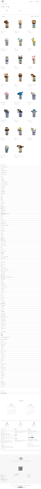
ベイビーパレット (3, 328)
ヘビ (1, 329)
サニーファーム (3, 243)
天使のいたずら (3, 275)
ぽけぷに (2, 333)
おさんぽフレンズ (3, 210)
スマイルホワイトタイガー (4, 256)
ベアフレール (3, 326)
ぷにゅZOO (2, 311)
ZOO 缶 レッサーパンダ (4, 84)
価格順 (35, 16)
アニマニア (2, 168)
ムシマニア (2, 358)
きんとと (2, 219)
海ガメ (2, 197)
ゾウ (1, 260)
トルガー (2, 280)
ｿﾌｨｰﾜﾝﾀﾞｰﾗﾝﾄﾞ (3, 262)
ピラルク (2, 295)
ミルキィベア (3, 354)
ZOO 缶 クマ (16, 84)
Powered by (16, 487)
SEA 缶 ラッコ (3, 138)
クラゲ (2, 227)
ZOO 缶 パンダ (16, 66)
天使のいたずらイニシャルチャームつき (6, 277)
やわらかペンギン (3, 367)
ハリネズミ (2, 290)
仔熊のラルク (3, 238)
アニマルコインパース (4, 172)
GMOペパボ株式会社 (23, 485)
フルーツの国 (3, 315)
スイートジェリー (3, 251)
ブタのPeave (3, 305)
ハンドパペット (3, 292)
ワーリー (2, 386)
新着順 (38, 16)
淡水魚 (2, 266)
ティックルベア (3, 271)
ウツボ (2, 195)
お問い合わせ (28, 476)
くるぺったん (3, 230)
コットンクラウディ (4, 241)
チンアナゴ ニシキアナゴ (4, 270)
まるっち (2, 348)
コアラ (2, 232)
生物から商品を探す (4, 393)
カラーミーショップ (13, 485)
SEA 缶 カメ (16, 138)
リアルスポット (3, 373)
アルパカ (2, 178)
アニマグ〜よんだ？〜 (4, 166)
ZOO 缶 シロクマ (3, 66)
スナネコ (2, 254)
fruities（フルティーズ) (4, 316)
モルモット (2, 365)
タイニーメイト (3, 264)
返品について (2, 476)
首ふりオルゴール (3, 223)
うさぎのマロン (3, 191)
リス (1, 379)
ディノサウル (3, 273)
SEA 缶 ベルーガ (30, 138)
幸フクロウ (2, 234)
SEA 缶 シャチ (16, 120)
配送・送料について (3, 475)
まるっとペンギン (3, 350)
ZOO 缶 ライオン (16, 31)
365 (1, 247)
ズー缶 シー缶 (3, 258)
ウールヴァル (3, 202)
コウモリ (2, 236)
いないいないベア (3, 185)
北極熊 (2, 335)
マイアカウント (31, 1)
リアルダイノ (3, 375)
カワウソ (2, 215)
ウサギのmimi (3, 193)
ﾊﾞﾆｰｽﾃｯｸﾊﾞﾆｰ (3, 288)
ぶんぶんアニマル (3, 324)
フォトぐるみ (3, 301)
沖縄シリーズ (3, 208)
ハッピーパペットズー (4, 286)
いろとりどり (3, 187)
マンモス (2, 352)
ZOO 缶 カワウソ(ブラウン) (31, 84)
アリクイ (2, 176)
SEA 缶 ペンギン (30, 120)
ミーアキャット (3, 356)
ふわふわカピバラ (3, 318)
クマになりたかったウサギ (4, 225)
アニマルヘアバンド (4, 174)
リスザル (2, 381)
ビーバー (2, 299)
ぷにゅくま (2, 309)
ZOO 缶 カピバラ (3, 31)
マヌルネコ (2, 346)
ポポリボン (2, 341)
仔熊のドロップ (3, 239)
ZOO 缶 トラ (30, 31)
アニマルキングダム (4, 170)
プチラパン (2, 307)
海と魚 (2, 199)
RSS (14, 475)
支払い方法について (3, 478)
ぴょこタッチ (3, 297)
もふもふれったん (3, 363)
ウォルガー (2, 189)
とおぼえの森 (3, 278)
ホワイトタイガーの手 (4, 339)
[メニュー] (40, 1)
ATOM (16, 475)
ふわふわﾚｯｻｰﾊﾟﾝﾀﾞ (3, 320)
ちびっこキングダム (4, 268)
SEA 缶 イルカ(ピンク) (4, 102)
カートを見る (28, 475)
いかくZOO (2, 180)
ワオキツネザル (3, 384)
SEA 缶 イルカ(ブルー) (17, 102)
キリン (2, 217)
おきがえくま (3, 206)
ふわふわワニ (3, 322)
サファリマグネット (4, 245)
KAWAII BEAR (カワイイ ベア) (5, 213)
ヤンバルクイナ (3, 369)
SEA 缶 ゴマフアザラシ (4, 120)
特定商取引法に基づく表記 (4, 479)
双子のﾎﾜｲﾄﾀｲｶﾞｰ (3, 303)
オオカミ (2, 204)
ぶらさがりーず (3, 313)
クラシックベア (3, 229)
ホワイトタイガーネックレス (5, 337)
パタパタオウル (3, 284)
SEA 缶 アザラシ (30, 102)
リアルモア (2, 377)
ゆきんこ (2, 371)
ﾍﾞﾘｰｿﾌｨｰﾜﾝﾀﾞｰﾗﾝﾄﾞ (3, 331)
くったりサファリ (3, 221)
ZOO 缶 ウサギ (30, 66)
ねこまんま (2, 282)
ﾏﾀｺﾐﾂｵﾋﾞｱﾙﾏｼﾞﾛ (3, 344)
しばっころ (2, 249)
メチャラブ (2, 360)
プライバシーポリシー (3, 480)
